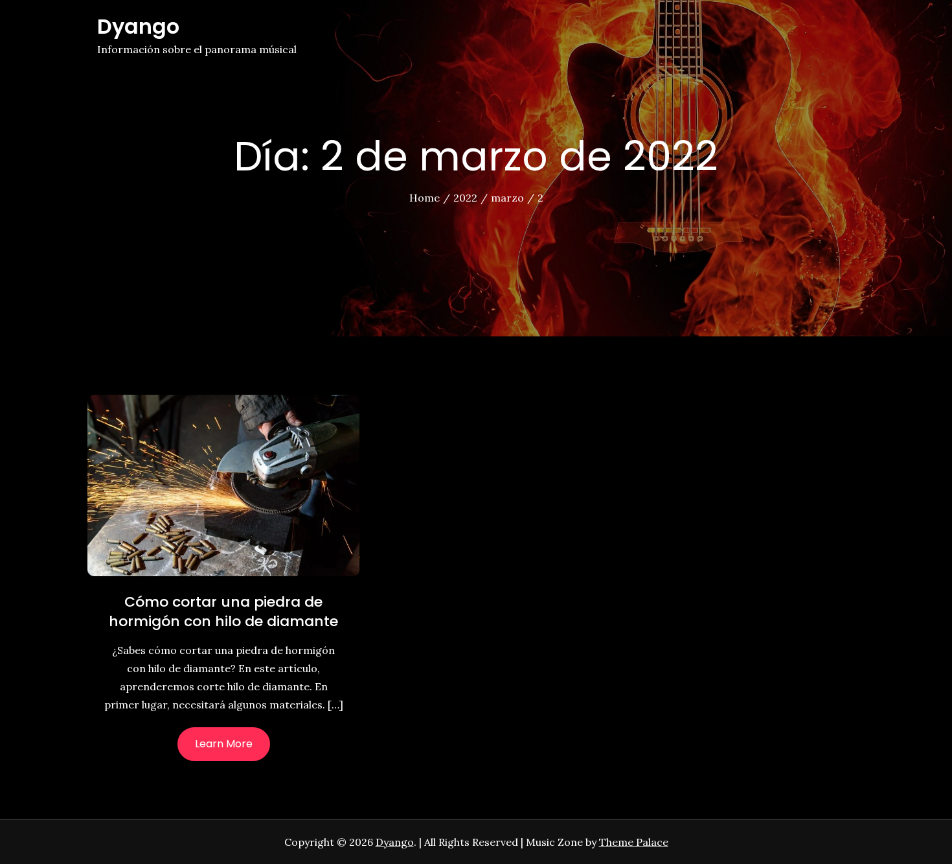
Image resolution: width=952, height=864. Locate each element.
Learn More (224, 743)
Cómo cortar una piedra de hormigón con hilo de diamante (223, 611)
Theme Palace (633, 841)
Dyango (138, 26)
